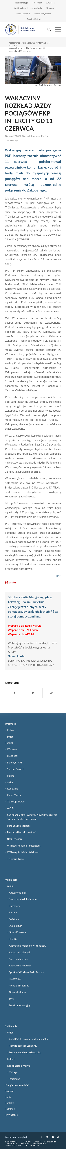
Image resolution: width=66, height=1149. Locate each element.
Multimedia (11, 879)
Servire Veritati (34, 19)
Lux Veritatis (36, 8)
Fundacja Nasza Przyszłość (21, 832)
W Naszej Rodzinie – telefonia (22, 852)
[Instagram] (53, 1137)
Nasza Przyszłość (42, 13)
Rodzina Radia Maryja (18, 1065)
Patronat (9, 1108)
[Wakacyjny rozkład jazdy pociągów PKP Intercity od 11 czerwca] (33, 70)
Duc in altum (15, 925)
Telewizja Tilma (15, 858)
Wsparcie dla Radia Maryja (24, 625)
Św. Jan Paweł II (15, 769)
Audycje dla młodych (20, 965)
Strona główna (28, 43)
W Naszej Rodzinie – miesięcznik (24, 845)
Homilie (13, 939)
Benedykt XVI (14, 762)
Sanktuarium (20, 8)
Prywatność (11, 1114)
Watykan (12, 749)
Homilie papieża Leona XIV (23, 1045)
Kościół (9, 742)
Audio (10, 885)
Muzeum (50, 8)
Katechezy (14, 905)
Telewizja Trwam (16, 801)
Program (9, 1091)
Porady (13, 912)
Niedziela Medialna (19, 985)
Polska (12, 45)
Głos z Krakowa (17, 932)
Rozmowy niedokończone (22, 899)
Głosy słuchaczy (17, 992)
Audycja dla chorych (19, 952)
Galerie (11, 1059)
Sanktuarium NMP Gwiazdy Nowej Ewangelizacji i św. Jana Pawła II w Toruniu (33, 816)
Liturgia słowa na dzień (17, 1085)
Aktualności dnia (18, 892)
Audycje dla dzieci (18, 959)
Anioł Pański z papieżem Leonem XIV (28, 1039)
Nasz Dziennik (23, 13)
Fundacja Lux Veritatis (18, 825)
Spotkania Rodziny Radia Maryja (26, 972)
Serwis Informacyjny (19, 1005)
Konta (8, 1097)
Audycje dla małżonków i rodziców (27, 945)
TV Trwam (37, 2)
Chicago (13, 1072)
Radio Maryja (21, 2)
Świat (10, 736)
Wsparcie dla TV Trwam (23, 630)
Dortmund (14, 1078)
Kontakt (9, 1102)
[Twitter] (47, 1137)
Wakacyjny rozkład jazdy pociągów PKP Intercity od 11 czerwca (29, 113)
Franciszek (12, 755)
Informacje (42, 43)
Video (10, 1032)
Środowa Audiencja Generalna (25, 1052)
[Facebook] (42, 1137)
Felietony (14, 919)
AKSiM (49, 2)
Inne (11, 998)
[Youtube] (58, 1137)
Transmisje (15, 978)
